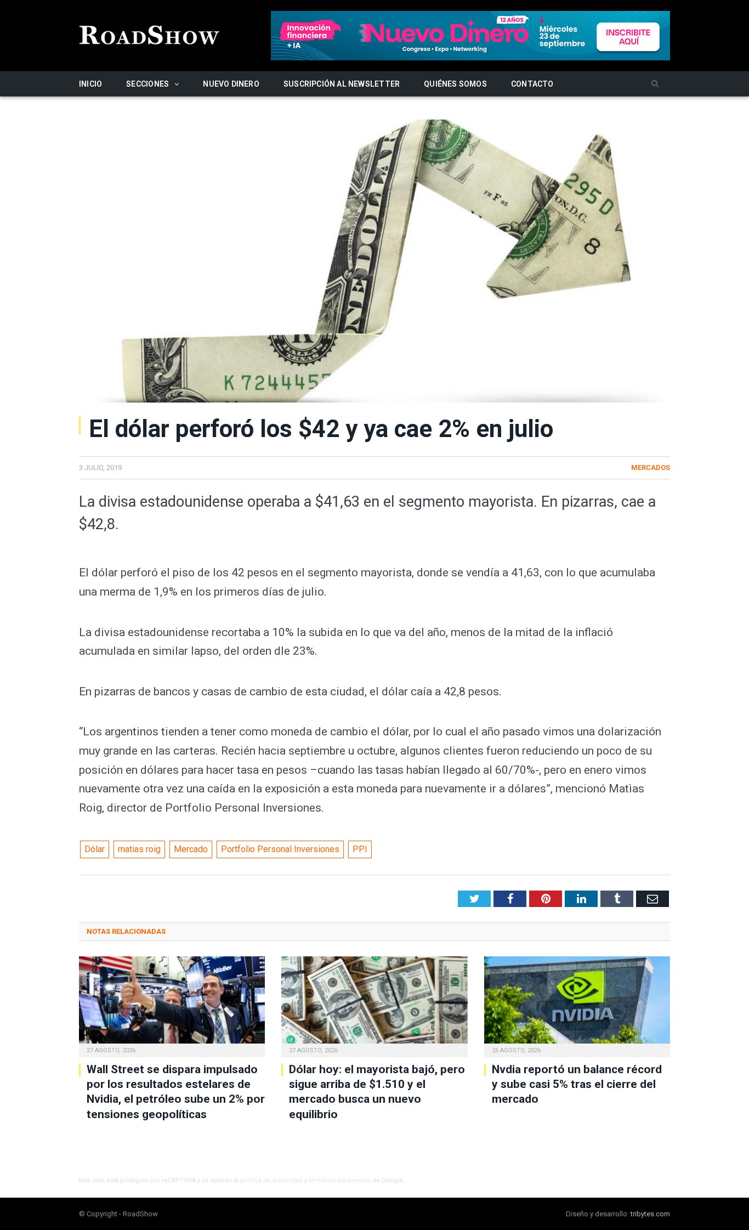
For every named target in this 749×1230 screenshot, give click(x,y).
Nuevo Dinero (231, 84)
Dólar (94, 849)
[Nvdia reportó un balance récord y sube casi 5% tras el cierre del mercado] (577, 1005)
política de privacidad (271, 1180)
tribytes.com (650, 1214)
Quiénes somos (455, 84)
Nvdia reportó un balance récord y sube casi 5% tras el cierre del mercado (577, 1084)
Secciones (147, 84)
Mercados (650, 467)
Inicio (90, 84)
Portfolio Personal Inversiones (280, 849)
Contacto (532, 84)
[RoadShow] (149, 34)
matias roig (139, 849)
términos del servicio (340, 1180)
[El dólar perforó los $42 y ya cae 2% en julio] (374, 263)
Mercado (191, 849)
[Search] (655, 84)
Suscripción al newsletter (341, 84)
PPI (360, 849)
